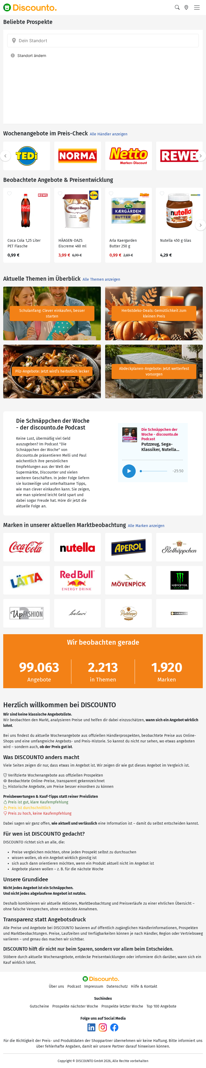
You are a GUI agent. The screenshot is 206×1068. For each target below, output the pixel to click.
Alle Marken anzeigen (146, 526)
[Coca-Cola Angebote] (27, 547)
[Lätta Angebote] (27, 580)
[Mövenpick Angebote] (128, 580)
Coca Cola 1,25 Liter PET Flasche (24, 243)
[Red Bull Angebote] (77, 580)
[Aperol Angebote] (128, 547)
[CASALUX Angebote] (179, 613)
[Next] (200, 155)
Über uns (56, 986)
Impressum (93, 986)
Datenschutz (117, 986)
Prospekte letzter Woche (122, 1006)
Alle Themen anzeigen (101, 279)
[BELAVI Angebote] (77, 613)
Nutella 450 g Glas (175, 240)
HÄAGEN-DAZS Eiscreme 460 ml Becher (72, 244)
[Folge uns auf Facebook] (114, 1027)
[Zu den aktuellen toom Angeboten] (77, 156)
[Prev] (5, 155)
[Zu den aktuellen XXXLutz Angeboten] (27, 156)
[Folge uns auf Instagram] (103, 1027)
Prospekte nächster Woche (75, 1006)
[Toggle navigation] (197, 7)
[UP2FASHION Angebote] (27, 613)
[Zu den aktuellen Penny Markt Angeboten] (128, 156)
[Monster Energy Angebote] (179, 580)
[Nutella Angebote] (77, 547)
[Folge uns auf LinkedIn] (91, 1027)
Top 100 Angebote (161, 1006)
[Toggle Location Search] (186, 7)
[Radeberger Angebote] (128, 613)
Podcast (74, 986)
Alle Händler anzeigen (108, 134)
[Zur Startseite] (33, 7)
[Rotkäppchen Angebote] (179, 547)
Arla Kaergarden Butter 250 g (123, 243)
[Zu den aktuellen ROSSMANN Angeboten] (179, 156)
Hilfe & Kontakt (144, 986)
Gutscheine (39, 1006)
